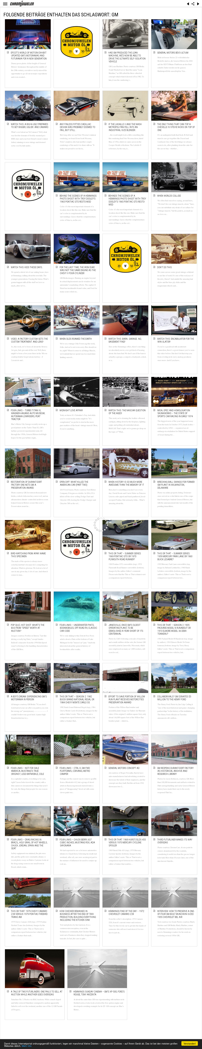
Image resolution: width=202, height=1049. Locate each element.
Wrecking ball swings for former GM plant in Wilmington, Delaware (176, 484)
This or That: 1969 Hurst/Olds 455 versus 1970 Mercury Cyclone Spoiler (127, 842)
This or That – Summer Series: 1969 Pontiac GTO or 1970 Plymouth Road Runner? (125, 556)
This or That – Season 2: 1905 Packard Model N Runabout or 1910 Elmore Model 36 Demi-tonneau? (174, 629)
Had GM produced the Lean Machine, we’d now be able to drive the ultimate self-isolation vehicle (127, 57)
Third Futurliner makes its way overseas (174, 841)
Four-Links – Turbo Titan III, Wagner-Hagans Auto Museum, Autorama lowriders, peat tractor (28, 415)
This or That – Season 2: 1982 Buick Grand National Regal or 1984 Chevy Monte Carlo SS (77, 699)
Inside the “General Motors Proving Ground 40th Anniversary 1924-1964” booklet (175, 985)
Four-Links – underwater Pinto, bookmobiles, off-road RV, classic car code (78, 627)
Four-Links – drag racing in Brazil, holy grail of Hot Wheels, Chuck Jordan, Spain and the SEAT (29, 844)
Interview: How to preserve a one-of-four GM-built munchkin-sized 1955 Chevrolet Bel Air (176, 914)
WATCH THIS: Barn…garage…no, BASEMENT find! (125, 340)
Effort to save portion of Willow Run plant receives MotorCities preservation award (127, 699)
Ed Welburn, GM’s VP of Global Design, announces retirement (125, 984)
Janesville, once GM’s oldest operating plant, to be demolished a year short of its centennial (126, 629)
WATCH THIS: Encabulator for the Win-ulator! (175, 340)
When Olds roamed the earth (76, 338)
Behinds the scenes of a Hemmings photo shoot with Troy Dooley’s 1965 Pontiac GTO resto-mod (127, 200)
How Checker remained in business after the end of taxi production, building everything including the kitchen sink (78, 915)
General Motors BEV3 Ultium (172, 52)
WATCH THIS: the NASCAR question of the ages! (127, 412)
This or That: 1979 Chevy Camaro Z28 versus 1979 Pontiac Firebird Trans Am (29, 914)
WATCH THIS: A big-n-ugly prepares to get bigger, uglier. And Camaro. (30, 126)
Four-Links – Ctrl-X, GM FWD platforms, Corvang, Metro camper (75, 771)
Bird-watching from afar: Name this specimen (28, 555)
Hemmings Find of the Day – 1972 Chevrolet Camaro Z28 (126, 913)
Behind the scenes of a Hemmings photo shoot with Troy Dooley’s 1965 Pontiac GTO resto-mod (78, 198)
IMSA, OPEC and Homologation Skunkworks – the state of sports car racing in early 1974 (175, 413)
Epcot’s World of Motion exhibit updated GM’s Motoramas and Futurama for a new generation (29, 55)
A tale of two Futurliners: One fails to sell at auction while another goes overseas (28, 985)
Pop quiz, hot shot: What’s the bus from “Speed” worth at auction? (27, 627)
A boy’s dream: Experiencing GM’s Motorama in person (29, 698)
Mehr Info (26, 1045)
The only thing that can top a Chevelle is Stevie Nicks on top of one (176, 127)
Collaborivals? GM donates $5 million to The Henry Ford (174, 698)
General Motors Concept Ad (124, 768)
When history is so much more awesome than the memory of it (126, 483)
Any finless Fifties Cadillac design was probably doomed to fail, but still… (77, 127)
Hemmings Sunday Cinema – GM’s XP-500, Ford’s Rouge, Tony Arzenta (78, 985)
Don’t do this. (164, 267)
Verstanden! (190, 1043)
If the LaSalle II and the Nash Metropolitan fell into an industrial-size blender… (125, 127)
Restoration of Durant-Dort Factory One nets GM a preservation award (26, 484)
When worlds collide (169, 195)
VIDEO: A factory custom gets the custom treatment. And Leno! (29, 340)
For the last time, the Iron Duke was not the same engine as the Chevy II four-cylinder (78, 270)
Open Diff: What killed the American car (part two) (74, 483)
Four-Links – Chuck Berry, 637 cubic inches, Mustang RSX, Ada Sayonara (77, 842)
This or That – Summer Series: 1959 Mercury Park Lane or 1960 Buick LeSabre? (174, 556)
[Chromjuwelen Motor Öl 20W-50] (76, 42)
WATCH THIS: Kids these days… (27, 267)
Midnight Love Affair (71, 410)
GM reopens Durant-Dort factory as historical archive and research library (175, 771)
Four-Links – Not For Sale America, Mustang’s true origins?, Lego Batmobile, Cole (27, 771)
